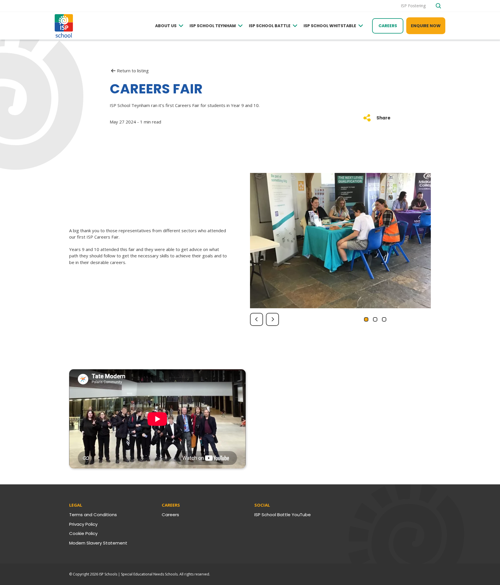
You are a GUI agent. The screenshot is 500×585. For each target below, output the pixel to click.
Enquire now (426, 26)
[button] (366, 319)
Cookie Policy (83, 533)
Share (383, 118)
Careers (387, 26)
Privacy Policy (83, 524)
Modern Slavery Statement (98, 543)
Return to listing (133, 71)
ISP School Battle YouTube (282, 515)
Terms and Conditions (93, 515)
